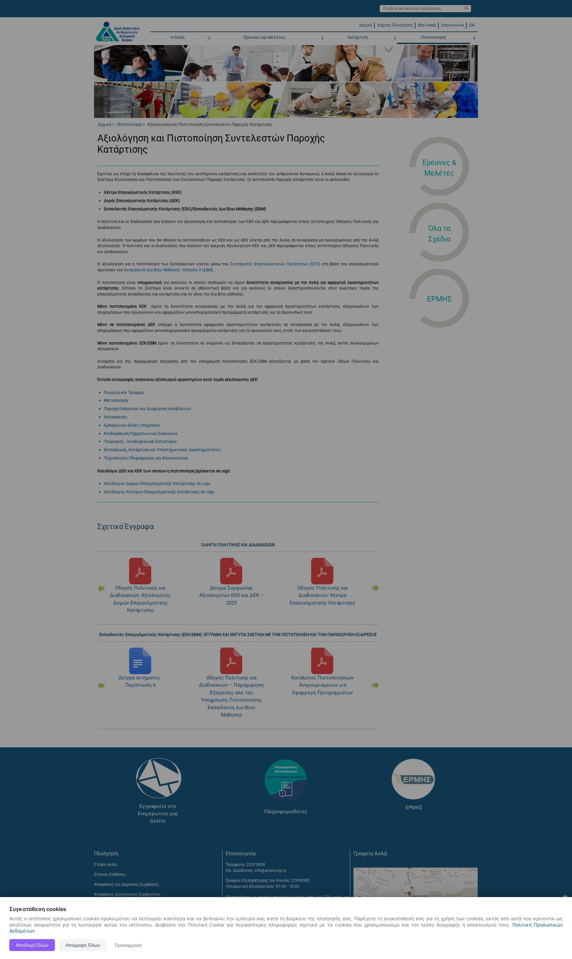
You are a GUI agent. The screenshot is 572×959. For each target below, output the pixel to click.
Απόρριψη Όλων (83, 945)
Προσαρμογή (128, 945)
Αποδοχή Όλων (32, 945)
